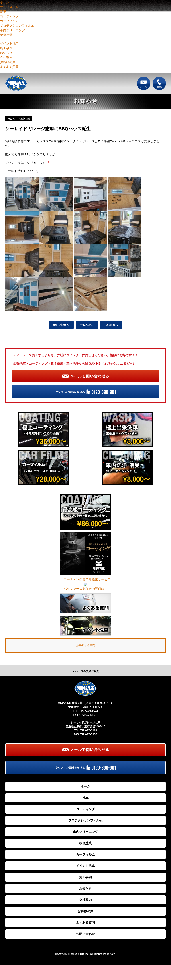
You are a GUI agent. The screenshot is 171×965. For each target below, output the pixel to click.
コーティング (9, 16)
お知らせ (6, 53)
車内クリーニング (12, 30)
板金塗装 (6, 35)
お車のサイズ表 (85, 645)
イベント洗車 (9, 43)
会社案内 (6, 57)
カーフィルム (9, 21)
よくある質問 (9, 67)
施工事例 (6, 48)
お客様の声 (8, 62)
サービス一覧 (9, 7)
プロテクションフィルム (17, 25)
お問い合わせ (85, 934)
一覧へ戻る (87, 324)
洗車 (3, 11)
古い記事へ (111, 324)
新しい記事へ (61, 324)
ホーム (4, 2)
